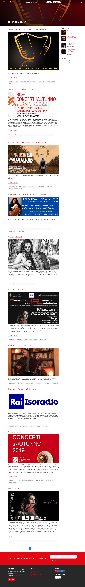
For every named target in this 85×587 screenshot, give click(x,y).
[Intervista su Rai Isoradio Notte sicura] (33, 401)
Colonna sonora (32, 186)
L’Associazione (34, 569)
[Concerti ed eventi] (33, 254)
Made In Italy (12, 231)
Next (37, 548)
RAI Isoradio (45, 426)
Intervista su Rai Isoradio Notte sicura (22, 389)
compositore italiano (13, 426)
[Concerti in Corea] (33, 505)
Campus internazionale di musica (26, 480)
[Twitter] (33, 2)
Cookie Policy (58, 578)
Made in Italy (34, 572)
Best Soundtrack (22, 186)
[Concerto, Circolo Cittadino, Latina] (33, 104)
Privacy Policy (58, 576)
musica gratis (47, 383)
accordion (11, 81)
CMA (17, 81)
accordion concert (13, 480)
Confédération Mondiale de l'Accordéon (28, 81)
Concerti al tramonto (26, 229)
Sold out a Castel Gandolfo (71, 44)
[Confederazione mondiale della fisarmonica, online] (33, 51)
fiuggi (26, 339)
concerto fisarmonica (29, 134)
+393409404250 (17, 575)
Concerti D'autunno (39, 480)
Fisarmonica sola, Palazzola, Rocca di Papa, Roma (27, 194)
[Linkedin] (31, 2)
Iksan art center (23, 540)
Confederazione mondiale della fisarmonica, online (27, 29)
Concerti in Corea (14, 488)
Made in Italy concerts (42, 540)
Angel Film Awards (13, 186)
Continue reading (13, 77)
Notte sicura (31, 426)
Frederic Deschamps (50, 81)
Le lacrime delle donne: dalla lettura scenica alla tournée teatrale (71, 38)
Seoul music (11, 543)
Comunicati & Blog (35, 575)
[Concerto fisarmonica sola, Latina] (33, 448)
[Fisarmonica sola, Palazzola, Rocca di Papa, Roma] (33, 206)
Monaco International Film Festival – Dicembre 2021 (27, 143)
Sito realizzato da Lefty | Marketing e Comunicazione (16, 584)
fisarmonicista (20, 339)
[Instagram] (27, 2)
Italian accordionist (29, 383)
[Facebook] (36, 2)
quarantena (55, 383)
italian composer (12, 83)
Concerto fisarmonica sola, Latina (20, 432)
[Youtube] (29, 2)
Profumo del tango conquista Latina (71, 31)
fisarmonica (41, 81)
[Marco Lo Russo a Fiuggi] (33, 307)
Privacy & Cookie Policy (37, 574)
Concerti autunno (18, 134)
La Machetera (49, 186)
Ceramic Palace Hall (13, 540)
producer (39, 426)
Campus (11, 134)
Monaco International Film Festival (16, 188)
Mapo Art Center (53, 540)
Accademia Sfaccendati (14, 229)
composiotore (12, 383)
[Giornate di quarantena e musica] (33, 362)
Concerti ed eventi (15, 237)
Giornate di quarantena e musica (20, 345)
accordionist (11, 283)
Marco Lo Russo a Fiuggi (17, 290)
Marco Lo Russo (12, 136)
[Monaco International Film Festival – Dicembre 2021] (33, 159)
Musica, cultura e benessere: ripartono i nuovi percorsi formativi (72, 51)
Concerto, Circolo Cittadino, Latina (20, 89)
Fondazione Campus (40, 134)
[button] (80, 2)
